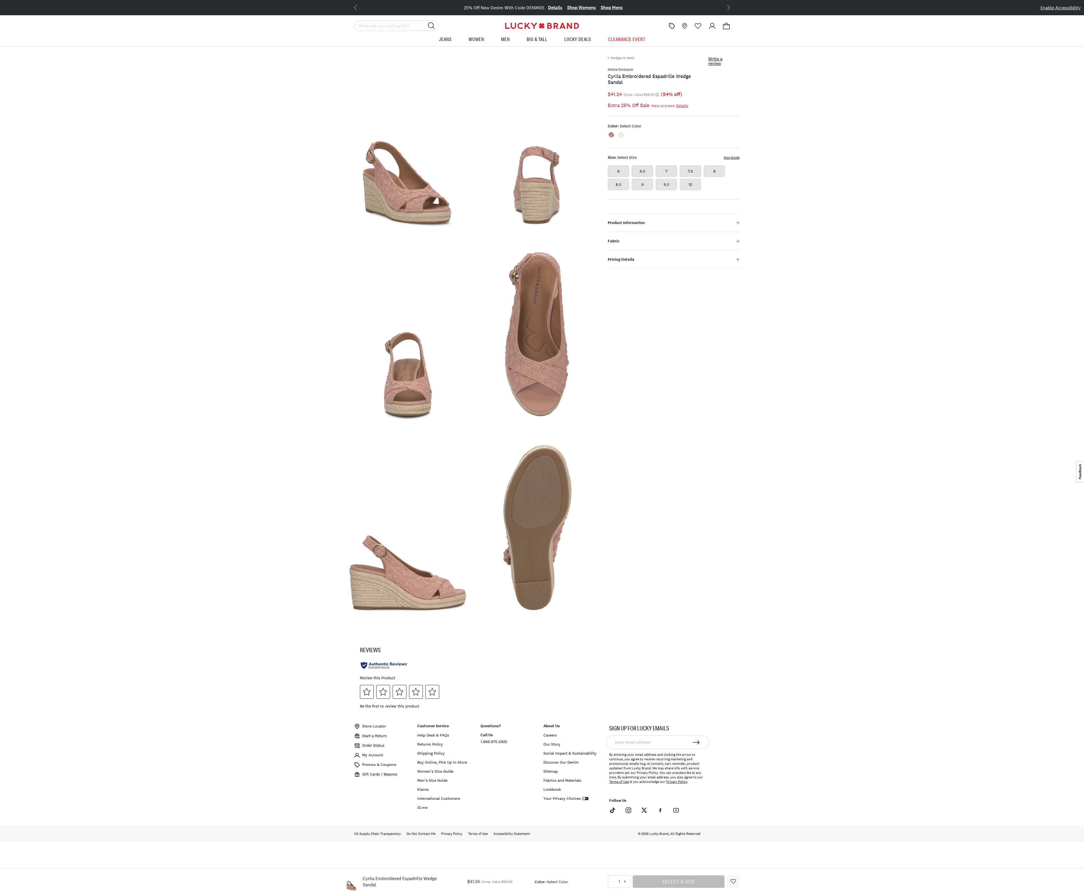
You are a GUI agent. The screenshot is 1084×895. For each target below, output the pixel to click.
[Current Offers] (672, 26)
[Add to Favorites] (733, 881)
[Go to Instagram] (628, 810)
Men (505, 39)
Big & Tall (537, 39)
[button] (726, 26)
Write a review (715, 61)
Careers (550, 735)
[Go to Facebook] (660, 810)
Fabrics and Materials (562, 780)
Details (555, 7)
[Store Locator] (684, 26)
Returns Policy (430, 744)
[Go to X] (644, 810)
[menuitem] (445, 41)
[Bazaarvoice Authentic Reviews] (384, 665)
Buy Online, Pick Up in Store (442, 762)
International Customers (438, 798)
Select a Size (678, 881)
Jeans (445, 39)
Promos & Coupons (379, 764)
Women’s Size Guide (435, 771)
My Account (372, 754)
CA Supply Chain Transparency (377, 833)
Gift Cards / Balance (379, 774)
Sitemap (550, 771)
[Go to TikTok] (612, 810)
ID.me (422, 807)
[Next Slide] (724, 7)
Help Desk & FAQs (433, 735)
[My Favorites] (698, 26)
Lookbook (552, 789)
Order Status (373, 745)
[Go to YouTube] (676, 810)
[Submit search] (431, 25)
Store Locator (374, 726)
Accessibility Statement (511, 833)
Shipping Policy (431, 753)
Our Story (551, 744)
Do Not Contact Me (421, 833)
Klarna (423, 789)
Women (476, 39)
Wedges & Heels (623, 58)
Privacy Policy (676, 781)
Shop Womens (581, 7)
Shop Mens (612, 7)
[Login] (712, 26)
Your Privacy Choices (562, 798)
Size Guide (732, 157)
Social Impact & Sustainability (569, 753)
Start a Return (374, 735)
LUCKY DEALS (577, 39)
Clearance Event (626, 39)
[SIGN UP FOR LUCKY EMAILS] (696, 742)
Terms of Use (619, 781)
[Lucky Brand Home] (542, 26)
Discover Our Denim (561, 762)
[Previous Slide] (360, 7)
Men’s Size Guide (432, 780)
